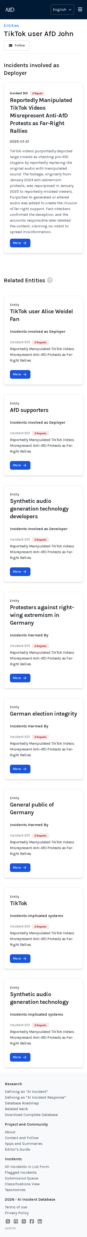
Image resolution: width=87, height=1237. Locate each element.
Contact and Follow (22, 1137)
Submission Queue (21, 1178)
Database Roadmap (22, 1103)
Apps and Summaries (24, 1143)
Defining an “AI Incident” (26, 1091)
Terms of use (16, 1207)
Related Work (16, 1109)
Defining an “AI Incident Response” (35, 1097)
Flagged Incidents (21, 1172)
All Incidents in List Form (27, 1166)
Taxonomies (15, 1189)
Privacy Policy (17, 1213)
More (17, 243)
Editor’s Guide (17, 1149)
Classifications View (22, 1184)
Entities (11, 25)
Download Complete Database (31, 1114)
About (10, 1132)
